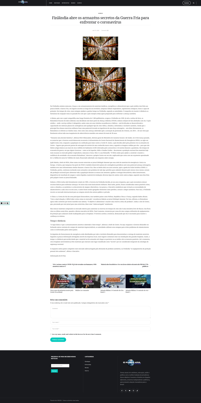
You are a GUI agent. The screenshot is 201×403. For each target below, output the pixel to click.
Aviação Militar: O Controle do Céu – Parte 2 (112, 291)
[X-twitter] (125, 390)
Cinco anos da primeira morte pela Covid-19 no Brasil (61, 291)
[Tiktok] (137, 390)
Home (50, 3)
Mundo (73, 3)
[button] (187, 3)
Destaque (57, 3)
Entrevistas (65, 3)
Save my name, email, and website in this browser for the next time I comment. (76, 334)
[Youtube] (129, 390)
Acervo (79, 3)
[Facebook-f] (122, 390)
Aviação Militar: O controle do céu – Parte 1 (137, 291)
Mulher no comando (82, 290)
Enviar (54, 371)
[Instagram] (133, 390)
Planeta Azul (53, 400)
